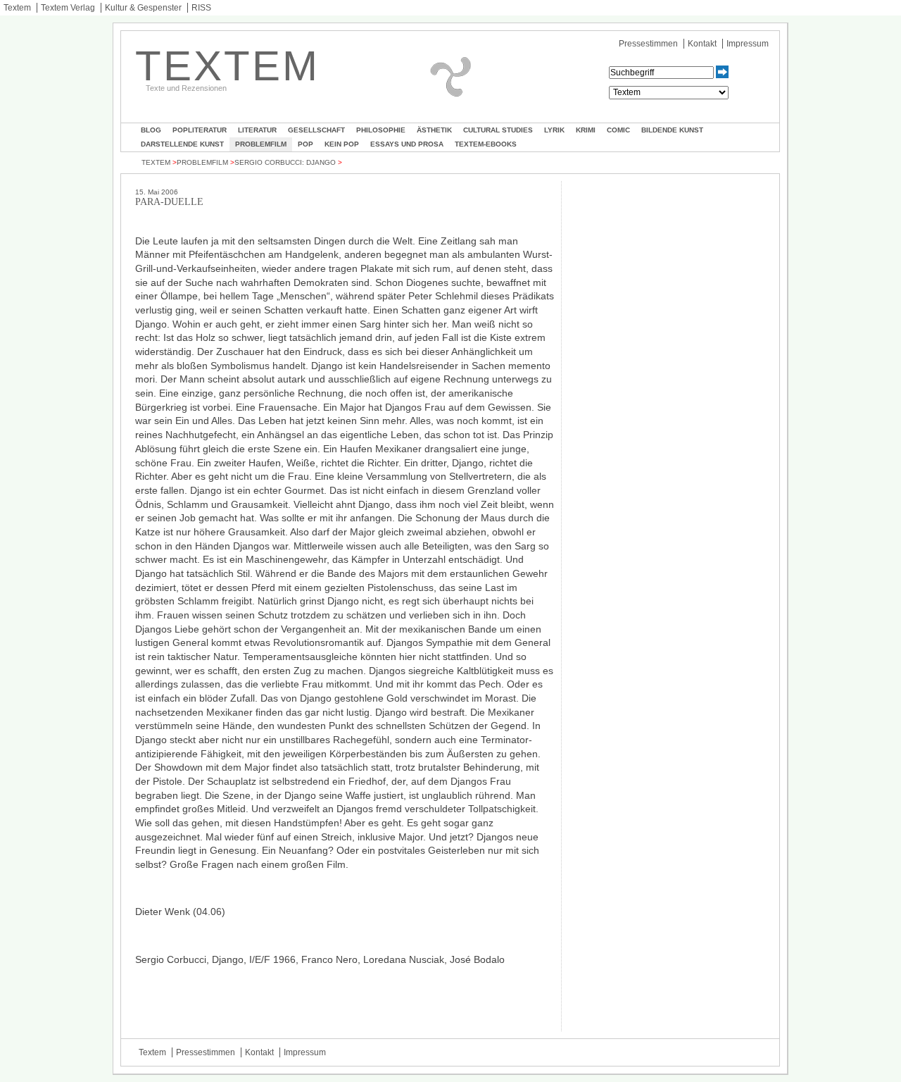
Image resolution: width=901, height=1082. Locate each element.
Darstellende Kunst (182, 144)
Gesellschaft (316, 130)
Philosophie (380, 130)
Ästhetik (434, 130)
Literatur (257, 130)
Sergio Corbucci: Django (285, 162)
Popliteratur (199, 130)
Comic (618, 130)
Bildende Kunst (672, 130)
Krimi (586, 130)
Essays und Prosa (406, 144)
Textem (17, 8)
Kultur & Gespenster (143, 8)
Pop (305, 144)
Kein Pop (342, 144)
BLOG (151, 130)
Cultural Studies (498, 130)
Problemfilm (260, 144)
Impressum (747, 44)
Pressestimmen (648, 44)
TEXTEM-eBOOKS (486, 144)
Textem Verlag (68, 8)
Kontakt (702, 44)
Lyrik (554, 130)
